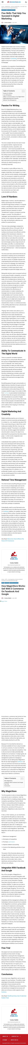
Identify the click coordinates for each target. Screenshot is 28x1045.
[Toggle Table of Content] (22, 91)
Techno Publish (8, 22)
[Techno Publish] (2, 22)
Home (2, 6)
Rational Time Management (9, 100)
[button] (26, 2)
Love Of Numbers (7, 95)
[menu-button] (3, 2)
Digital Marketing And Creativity (10, 98)
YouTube (6, 393)
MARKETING (7, 6)
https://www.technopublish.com (14, 565)
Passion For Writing (7, 93)
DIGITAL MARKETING (15, 6)
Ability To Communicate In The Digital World (13, 96)
